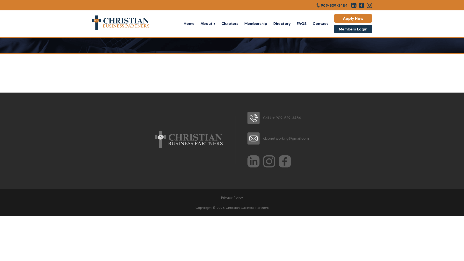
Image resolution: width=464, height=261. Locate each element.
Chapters (229, 23)
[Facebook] (285, 162)
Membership (255, 23)
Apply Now (353, 18)
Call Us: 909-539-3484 (282, 118)
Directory (282, 23)
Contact (320, 23)
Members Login (353, 29)
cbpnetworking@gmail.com (286, 138)
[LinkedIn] (253, 162)
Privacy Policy (232, 197)
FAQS (302, 23)
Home (189, 23)
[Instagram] (269, 162)
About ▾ (208, 23)
